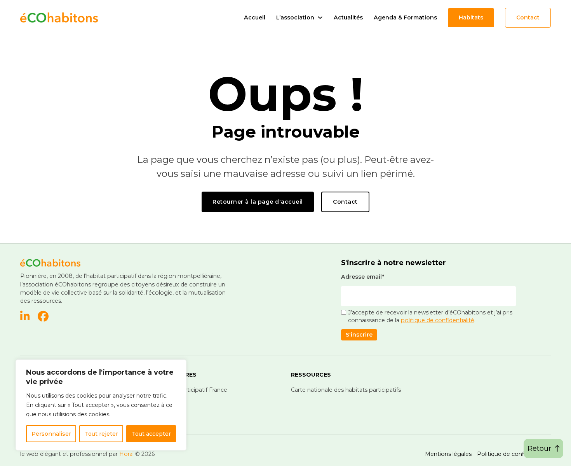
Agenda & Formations (405, 17)
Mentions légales (448, 453)
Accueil (254, 17)
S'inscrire (359, 334)
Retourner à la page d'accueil (257, 201)
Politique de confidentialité (514, 453)
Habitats (471, 17)
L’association (295, 17)
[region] (101, 405)
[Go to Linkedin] (25, 317)
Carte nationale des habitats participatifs (346, 389)
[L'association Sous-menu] (320, 17)
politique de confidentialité (437, 320)
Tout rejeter (101, 433)
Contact (528, 17)
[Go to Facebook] (43, 317)
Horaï (126, 453)
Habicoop (169, 399)
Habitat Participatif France (191, 389)
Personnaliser (51, 433)
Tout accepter (151, 433)
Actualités (348, 17)
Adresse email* (362, 276)
